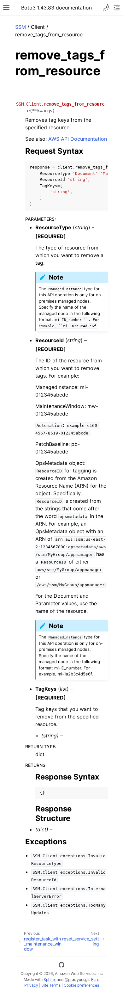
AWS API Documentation (77, 139)
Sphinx (50, 979)
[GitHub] (61, 966)
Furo (95, 979)
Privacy (31, 985)
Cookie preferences (81, 985)
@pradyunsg (76, 979)
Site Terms (51, 985)
